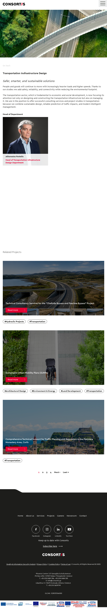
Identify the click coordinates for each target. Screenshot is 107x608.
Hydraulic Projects (15, 321)
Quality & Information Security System (20, 564)
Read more (13, 310)
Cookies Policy (54, 564)
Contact (83, 516)
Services (40, 516)
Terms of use (65, 564)
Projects (50, 516)
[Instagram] (47, 529)
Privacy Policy (42, 564)
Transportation (38, 321)
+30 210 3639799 (54, 585)
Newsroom (72, 516)
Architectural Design (16, 391)
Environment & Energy (44, 391)
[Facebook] (36, 529)
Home (20, 516)
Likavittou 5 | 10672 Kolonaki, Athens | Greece (53, 583)
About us (30, 516)
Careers (60, 516)
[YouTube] (69, 529)
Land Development (71, 391)
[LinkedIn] (58, 529)
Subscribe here (50, 546)
